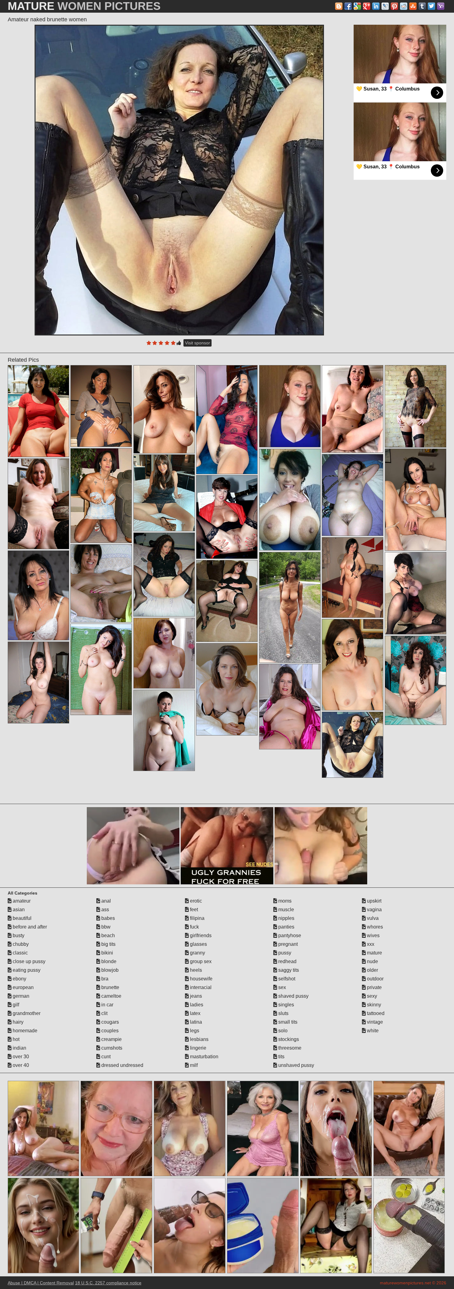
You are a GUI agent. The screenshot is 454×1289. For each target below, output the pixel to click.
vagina (374, 909)
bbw (105, 926)
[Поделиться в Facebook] (348, 6)
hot (15, 1039)
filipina (196, 918)
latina (195, 1022)
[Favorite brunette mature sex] (353, 409)
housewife (200, 978)
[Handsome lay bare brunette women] (353, 577)
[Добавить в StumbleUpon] (413, 6)
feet (193, 909)
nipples (285, 918)
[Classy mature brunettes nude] (38, 503)
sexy (371, 996)
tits (280, 1056)
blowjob (109, 970)
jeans (195, 996)
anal (105, 901)
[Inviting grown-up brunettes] (227, 419)
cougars (109, 1022)
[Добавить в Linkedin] (376, 6)
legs (194, 1030)
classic (19, 952)
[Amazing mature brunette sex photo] (416, 406)
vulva (372, 918)
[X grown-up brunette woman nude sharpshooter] (101, 669)
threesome (289, 1048)
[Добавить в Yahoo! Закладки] (440, 6)
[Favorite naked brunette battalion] (227, 601)
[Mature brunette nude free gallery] (416, 680)
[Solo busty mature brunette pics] (227, 517)
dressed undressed (121, 1065)
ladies (196, 1004)
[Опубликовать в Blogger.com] (339, 6)
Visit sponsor (197, 342)
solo (282, 1030)
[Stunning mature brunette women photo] (38, 411)
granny (197, 952)
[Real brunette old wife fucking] (101, 583)
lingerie (197, 1048)
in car (106, 1004)
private (374, 987)
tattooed (375, 1013)
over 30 (20, 1056)
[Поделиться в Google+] (366, 6)
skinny (373, 1004)
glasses (198, 944)
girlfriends (200, 935)
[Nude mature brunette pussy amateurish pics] (353, 495)
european (22, 987)
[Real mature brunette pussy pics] (290, 607)
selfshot (286, 978)
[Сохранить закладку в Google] (357, 6)
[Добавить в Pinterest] (394, 6)
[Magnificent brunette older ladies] (164, 409)
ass (104, 909)
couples (109, 1030)
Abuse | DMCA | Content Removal (41, 1282)
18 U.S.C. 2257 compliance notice (108, 1282)
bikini (106, 952)
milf (193, 1065)
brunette (109, 987)
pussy (284, 952)
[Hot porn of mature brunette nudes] (290, 706)
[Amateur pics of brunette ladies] (164, 730)
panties (285, 926)
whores (374, 926)
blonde (108, 961)
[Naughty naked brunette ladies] (164, 575)
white (372, 1030)
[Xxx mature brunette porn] (416, 593)
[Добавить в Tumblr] (422, 6)
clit (103, 1013)
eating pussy (25, 970)
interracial (200, 987)
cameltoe (110, 996)
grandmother (25, 1013)
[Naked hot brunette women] (164, 653)
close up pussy (28, 961)
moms (284, 901)
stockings (288, 1039)
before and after (29, 926)
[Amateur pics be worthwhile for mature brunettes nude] (38, 595)
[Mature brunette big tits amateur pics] (227, 689)
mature (374, 952)
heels (195, 970)
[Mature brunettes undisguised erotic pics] (416, 500)
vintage (374, 1022)
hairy (17, 1022)
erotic (195, 901)
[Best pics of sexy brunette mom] (101, 406)
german (20, 996)
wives (373, 935)
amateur (21, 901)
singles (285, 1004)
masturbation (203, 1056)
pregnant (287, 944)
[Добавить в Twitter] (431, 6)
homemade (24, 1030)
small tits (287, 1022)
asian (18, 909)
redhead (286, 961)
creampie (111, 1039)
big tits (108, 944)
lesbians (198, 1039)
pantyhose (289, 935)
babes (107, 918)
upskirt (373, 901)
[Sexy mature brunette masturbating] (38, 682)
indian (18, 1048)
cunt (105, 1056)
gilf (15, 1004)
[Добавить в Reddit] (403, 6)
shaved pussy (293, 996)
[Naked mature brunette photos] (290, 499)
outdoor (375, 978)
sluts (282, 1013)
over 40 (20, 1065)
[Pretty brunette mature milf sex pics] (164, 492)
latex (194, 1013)
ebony (18, 978)
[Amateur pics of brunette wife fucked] (353, 664)
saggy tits (288, 970)
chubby (20, 944)
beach (107, 935)
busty (17, 935)
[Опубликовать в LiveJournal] (385, 6)
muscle (285, 909)
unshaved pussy (295, 1065)
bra (104, 978)
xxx (370, 944)
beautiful (21, 918)
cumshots (111, 1048)
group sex (200, 961)
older (372, 970)
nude (372, 961)
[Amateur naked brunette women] (179, 180)
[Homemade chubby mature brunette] (101, 495)
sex (281, 987)
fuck (194, 926)
